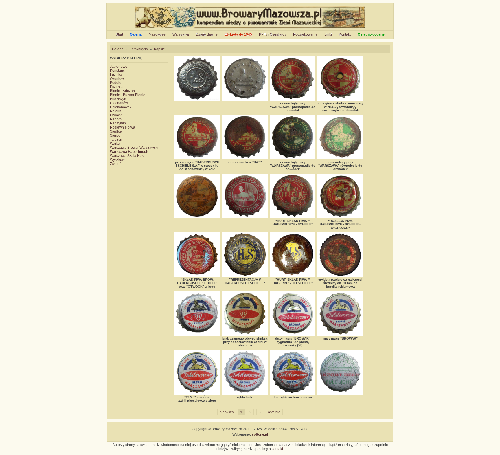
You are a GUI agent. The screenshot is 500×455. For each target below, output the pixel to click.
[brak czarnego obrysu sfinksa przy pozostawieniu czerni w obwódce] (245, 313)
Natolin (115, 111)
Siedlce (116, 131)
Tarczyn (116, 139)
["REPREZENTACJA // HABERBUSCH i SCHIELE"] (245, 254)
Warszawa (180, 34)
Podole (115, 83)
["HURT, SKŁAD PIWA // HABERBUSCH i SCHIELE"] (292, 196)
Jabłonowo (118, 67)
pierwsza (227, 412)
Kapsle (159, 49)
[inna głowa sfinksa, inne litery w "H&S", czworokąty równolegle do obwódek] (340, 78)
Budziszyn (118, 99)
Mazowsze (157, 34)
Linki (328, 34)
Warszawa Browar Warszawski (134, 148)
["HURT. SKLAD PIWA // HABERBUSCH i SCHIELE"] (292, 254)
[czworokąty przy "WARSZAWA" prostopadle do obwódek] (292, 78)
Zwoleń (116, 164)
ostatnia (274, 412)
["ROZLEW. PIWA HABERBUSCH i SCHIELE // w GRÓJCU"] (340, 196)
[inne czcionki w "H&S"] (245, 137)
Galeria (136, 34)
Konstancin (119, 71)
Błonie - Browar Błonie (127, 95)
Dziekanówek (120, 107)
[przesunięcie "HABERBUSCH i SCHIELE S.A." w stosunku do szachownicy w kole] (197, 137)
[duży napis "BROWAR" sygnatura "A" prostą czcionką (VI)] (292, 313)
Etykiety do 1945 (238, 34)
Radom (116, 119)
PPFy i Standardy (272, 34)
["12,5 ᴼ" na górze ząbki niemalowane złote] (197, 372)
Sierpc (115, 135)
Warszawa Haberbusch (129, 152)
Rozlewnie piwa (122, 127)
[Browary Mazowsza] (250, 28)
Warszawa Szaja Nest (127, 156)
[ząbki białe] (245, 372)
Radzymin (118, 123)
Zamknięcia (139, 49)
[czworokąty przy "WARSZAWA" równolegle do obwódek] (340, 137)
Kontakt (345, 34)
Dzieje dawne (207, 34)
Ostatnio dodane (371, 34)
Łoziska (116, 75)
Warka (115, 144)
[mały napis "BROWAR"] (340, 313)
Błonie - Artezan (122, 91)
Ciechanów (119, 103)
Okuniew (117, 79)
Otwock (116, 115)
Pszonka (117, 87)
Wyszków (117, 160)
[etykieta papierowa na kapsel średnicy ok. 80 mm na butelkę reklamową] (340, 254)
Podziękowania (305, 34)
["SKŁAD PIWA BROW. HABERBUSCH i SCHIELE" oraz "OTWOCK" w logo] (197, 254)
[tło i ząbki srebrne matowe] (292, 372)
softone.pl (260, 434)
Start (119, 34)
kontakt (277, 449)
